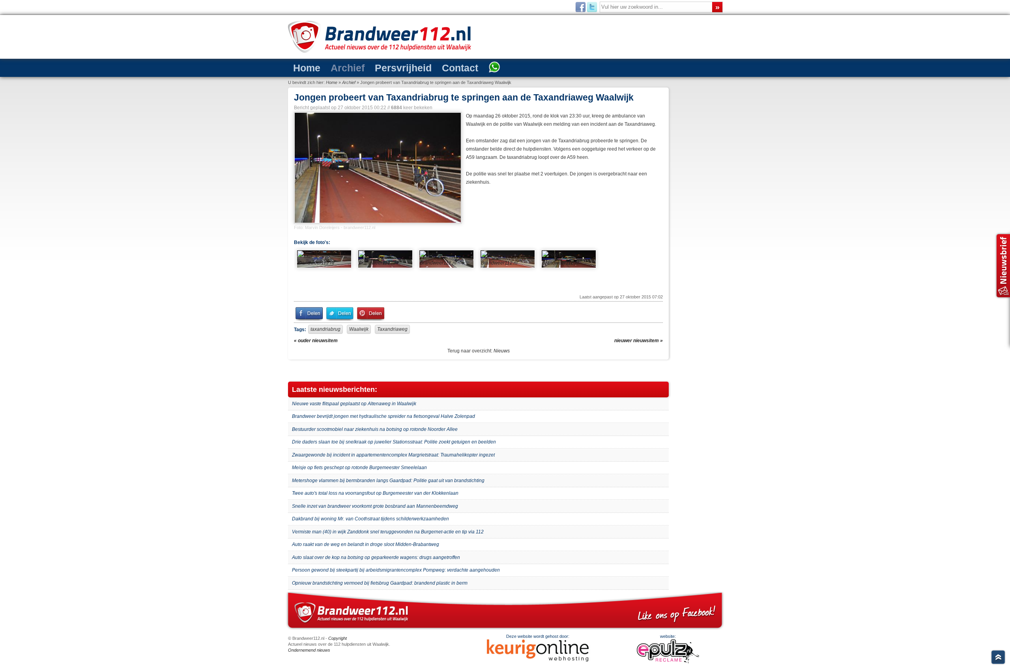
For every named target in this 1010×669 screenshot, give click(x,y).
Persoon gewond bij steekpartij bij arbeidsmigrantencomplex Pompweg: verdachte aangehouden (396, 570)
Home (306, 67)
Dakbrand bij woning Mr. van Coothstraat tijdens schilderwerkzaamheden (370, 519)
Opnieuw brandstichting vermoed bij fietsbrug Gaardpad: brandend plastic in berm (380, 583)
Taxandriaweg (392, 329)
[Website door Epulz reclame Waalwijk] (668, 661)
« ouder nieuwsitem (316, 340)
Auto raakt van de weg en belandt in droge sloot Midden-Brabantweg (365, 544)
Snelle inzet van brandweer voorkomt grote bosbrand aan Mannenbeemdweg (375, 506)
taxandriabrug (325, 329)
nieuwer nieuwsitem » (638, 340)
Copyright (337, 638)
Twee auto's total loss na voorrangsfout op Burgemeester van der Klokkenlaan (375, 493)
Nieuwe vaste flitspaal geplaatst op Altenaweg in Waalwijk (354, 403)
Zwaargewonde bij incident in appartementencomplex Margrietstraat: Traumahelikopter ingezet (393, 455)
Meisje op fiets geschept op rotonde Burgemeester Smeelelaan (359, 467)
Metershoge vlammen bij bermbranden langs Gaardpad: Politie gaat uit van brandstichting (388, 480)
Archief (348, 67)
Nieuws (502, 351)
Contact (460, 67)
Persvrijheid (403, 67)
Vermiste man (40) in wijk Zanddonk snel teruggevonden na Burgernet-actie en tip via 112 (388, 532)
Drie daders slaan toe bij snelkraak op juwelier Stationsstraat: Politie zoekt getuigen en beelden (394, 442)
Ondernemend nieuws (309, 650)
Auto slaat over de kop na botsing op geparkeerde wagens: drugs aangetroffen (376, 557)
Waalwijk (358, 329)
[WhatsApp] (494, 68)
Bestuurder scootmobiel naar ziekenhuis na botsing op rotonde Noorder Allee (375, 429)
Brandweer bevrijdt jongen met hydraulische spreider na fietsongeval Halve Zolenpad (383, 416)
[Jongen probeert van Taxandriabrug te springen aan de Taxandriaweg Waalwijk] (377, 168)
